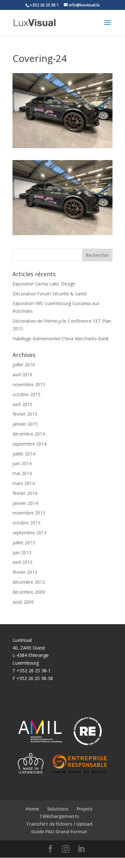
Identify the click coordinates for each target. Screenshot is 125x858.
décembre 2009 (29, 592)
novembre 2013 (29, 513)
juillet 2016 (24, 364)
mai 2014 (22, 473)
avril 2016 (22, 374)
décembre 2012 (29, 582)
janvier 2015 (25, 424)
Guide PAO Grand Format (59, 831)
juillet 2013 (24, 542)
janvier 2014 (25, 503)
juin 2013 (22, 552)
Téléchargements (59, 816)
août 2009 (23, 602)
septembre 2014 (29, 444)
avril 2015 (22, 404)
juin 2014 (22, 463)
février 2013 (25, 572)
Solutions (57, 809)
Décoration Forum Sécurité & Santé (50, 294)
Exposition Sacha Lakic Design (44, 284)
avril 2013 (22, 562)
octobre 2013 (26, 523)
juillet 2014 (24, 454)
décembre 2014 (29, 434)
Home (32, 809)
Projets (84, 809)
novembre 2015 (29, 384)
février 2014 (25, 493)
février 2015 (25, 414)
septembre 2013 (29, 533)
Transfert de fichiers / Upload (59, 824)
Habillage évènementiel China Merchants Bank (61, 339)
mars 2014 (24, 483)
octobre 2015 (26, 394)
